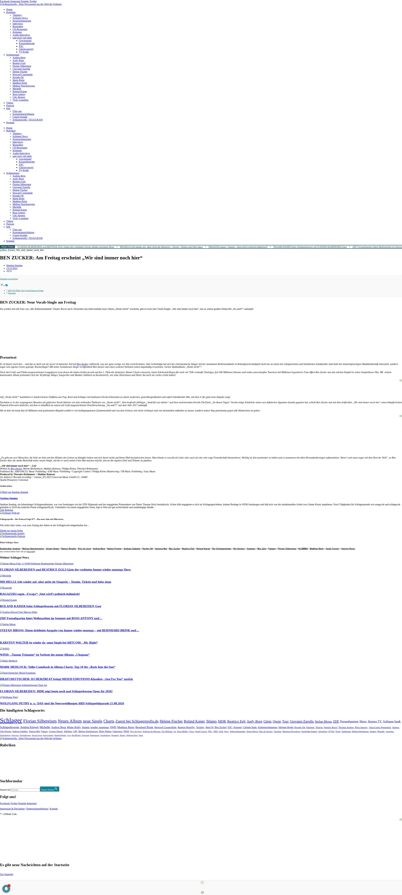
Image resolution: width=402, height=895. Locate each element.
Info (8, 108)
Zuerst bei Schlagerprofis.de (136, 721)
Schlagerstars (12, 54)
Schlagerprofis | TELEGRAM (28, 119)
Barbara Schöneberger (360, 732)
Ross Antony (19, 94)
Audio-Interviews (21, 35)
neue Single (92, 721)
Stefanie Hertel (285, 727)
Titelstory (17, 15)
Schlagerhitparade (237, 731)
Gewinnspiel (25, 40)
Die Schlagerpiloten (221, 549)
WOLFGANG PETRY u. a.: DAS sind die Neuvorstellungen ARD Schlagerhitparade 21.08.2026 (62, 703)
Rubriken (11, 12)
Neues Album (70, 721)
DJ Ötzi (331, 731)
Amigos (395, 727)
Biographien (6, 763)
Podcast (10, 105)
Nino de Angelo (265, 731)
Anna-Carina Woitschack (380, 727)
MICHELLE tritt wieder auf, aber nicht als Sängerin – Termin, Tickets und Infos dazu (161, 247)
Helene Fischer (20, 71)
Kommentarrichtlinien (23, 114)
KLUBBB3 (303, 549)
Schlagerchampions (267, 727)
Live (69, 735)
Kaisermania (94, 735)
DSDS (126, 731)
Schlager (11, 720)
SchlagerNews (7, 754)
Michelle (17, 88)
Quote (277, 721)
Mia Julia (261, 549)
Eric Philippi (167, 731)
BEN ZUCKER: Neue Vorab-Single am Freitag (25, 291)
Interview (15, 735)
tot (175, 731)
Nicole (337, 731)
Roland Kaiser (20, 91)
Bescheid (30, 552)
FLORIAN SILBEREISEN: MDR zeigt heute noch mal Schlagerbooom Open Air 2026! (56, 691)
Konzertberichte (27, 43)
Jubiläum (68, 731)
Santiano (251, 549)
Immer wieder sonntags (95, 727)
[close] (202, 882)
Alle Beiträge (6, 510)
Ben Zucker (82, 364)
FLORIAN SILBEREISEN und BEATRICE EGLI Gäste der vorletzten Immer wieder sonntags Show (65, 247)
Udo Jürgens (19, 97)
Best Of (209, 727)
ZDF (336, 721)
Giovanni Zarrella (21, 69)
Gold (221, 731)
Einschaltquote (25, 735)
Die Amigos (239, 549)
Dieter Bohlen (105, 731)
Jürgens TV (375, 721)
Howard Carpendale (23, 74)
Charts (108, 721)
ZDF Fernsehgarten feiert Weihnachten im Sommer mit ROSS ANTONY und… (51, 618)
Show (363, 721)
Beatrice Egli (19, 63)
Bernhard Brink (144, 727)
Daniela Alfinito (60, 735)
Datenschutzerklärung (37, 808)
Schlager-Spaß (391, 721)
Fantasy (272, 549)
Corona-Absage (56, 731)
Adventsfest (322, 731)
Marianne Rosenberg (291, 731)
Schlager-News (20, 18)
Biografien (18, 26)
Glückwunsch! (26, 49)
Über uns (17, 111)
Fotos (191, 731)
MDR (222, 721)
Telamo (211, 721)
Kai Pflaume (76, 735)
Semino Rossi (348, 549)
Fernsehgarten (349, 721)
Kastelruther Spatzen (10, 549)
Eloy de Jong (84, 549)
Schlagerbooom (9, 727)
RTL (210, 731)
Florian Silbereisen (22, 66)
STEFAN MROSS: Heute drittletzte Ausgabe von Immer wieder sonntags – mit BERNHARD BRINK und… (69, 630)
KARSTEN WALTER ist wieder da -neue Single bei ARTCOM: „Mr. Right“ (49, 642)
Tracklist (277, 731)
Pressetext (12, 293)
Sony (226, 731)
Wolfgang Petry (132, 735)
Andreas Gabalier (132, 549)
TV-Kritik (24, 52)
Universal (85, 735)
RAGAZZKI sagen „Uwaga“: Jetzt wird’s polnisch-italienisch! (238, 247)
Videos (9, 102)
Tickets (319, 727)
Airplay (200, 727)
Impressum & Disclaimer (12, 808)
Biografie (381, 732)
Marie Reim (18, 80)
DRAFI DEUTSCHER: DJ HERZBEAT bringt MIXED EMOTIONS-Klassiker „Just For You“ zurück (66, 679)
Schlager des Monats (151, 731)
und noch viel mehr (22, 37)
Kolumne (17, 32)
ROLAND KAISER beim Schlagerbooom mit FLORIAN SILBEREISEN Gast (310, 247)
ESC (21, 46)
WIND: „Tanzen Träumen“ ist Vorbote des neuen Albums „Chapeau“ (45, 654)
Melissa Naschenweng (24, 85)
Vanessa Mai (161, 549)
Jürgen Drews (52, 549)
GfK (75, 731)
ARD (215, 731)
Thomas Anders (346, 727)
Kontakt (10, 122)
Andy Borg (18, 60)
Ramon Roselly (68, 549)
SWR (113, 727)
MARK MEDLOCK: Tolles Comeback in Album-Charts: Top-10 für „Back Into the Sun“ (57, 667)
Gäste (267, 721)
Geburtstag (117, 731)
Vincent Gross (37, 735)
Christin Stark (250, 727)
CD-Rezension (20, 29)
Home (9, 9)
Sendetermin (346, 731)
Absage (122, 735)
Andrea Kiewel (29, 727)
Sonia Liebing (48, 735)
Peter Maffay (182, 731)
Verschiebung (105, 735)
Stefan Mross (323, 721)
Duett (141, 735)
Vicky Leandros (20, 100)
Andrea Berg (19, 57)
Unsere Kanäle (20, 117)
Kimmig (310, 727)
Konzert (238, 727)
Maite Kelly (74, 727)
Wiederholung (5, 735)
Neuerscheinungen (22, 20)
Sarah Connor (332, 549)
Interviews (18, 23)
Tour (285, 721)
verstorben (390, 732)
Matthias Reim (20, 83)
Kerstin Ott (18, 77)
